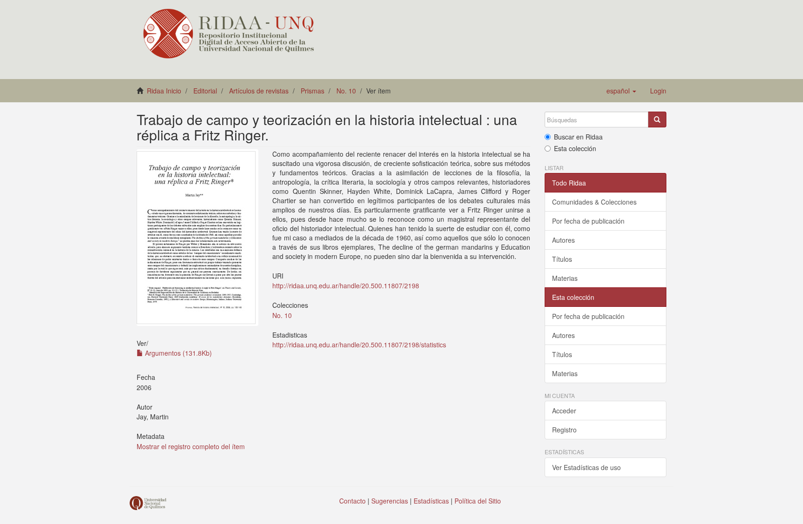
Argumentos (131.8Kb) (177, 353)
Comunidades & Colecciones (594, 201)
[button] (621, 90)
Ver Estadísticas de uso (586, 467)
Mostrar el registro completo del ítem (191, 446)
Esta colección (575, 148)
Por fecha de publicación (588, 221)
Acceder (564, 410)
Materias (565, 278)
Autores (563, 240)
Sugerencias (389, 500)
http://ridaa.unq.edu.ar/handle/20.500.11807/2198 (345, 285)
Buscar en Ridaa (578, 136)
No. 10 (346, 90)
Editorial (205, 90)
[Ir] (657, 119)
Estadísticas (431, 500)
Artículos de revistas (259, 90)
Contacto (352, 500)
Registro (564, 429)
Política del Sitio (477, 500)
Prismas (312, 90)
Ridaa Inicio (164, 90)
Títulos (562, 259)
